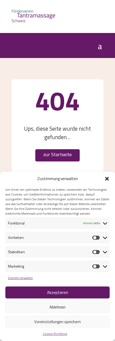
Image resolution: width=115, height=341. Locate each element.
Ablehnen (57, 307)
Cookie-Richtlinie (55, 333)
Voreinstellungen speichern (57, 322)
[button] (107, 178)
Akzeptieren (57, 292)
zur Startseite (57, 154)
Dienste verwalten (20, 277)
